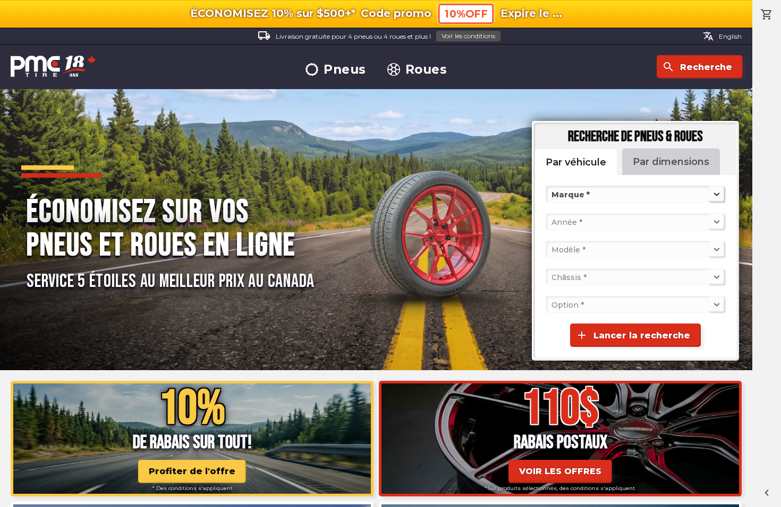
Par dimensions (671, 162)
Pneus (345, 70)
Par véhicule (576, 162)
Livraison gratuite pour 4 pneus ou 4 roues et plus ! (376, 35)
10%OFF (466, 14)
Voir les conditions (468, 36)
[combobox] (552, 194)
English (722, 36)
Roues (426, 70)
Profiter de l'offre (192, 471)
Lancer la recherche (632, 335)
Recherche (697, 66)
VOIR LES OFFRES (560, 471)
